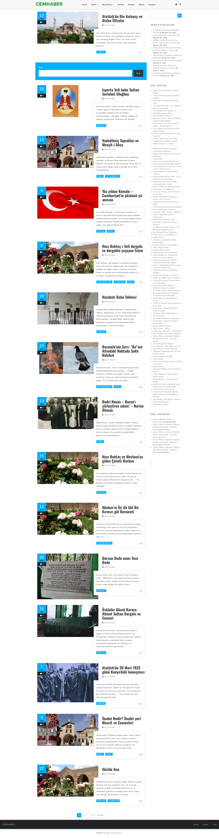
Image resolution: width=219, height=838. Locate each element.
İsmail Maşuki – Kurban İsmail (165, 252)
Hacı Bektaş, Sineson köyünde (165, 349)
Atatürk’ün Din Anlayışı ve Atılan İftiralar (122, 18)
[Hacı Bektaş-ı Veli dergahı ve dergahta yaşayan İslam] (67, 258)
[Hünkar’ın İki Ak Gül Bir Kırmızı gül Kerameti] (67, 519)
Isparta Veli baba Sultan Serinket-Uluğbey (120, 92)
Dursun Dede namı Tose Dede (120, 560)
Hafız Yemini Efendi (161, 247)
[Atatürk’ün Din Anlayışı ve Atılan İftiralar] (67, 28)
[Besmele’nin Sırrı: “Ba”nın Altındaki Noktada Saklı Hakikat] (67, 358)
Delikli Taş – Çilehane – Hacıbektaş (167, 331)
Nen (163, 437)
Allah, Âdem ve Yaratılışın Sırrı (165, 235)
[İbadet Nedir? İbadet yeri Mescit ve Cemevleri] (67, 730)
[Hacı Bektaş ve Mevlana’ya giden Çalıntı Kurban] (67, 468)
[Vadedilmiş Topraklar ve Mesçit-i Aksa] (67, 152)
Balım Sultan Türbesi (161, 328)
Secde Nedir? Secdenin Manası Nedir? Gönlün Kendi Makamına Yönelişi (166, 394)
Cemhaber (111, 25)
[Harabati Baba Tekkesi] (67, 308)
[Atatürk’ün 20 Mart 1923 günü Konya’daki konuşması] (67, 682)
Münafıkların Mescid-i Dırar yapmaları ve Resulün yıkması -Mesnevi (165, 222)
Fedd (215, 824)
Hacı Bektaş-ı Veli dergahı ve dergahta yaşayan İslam (122, 248)
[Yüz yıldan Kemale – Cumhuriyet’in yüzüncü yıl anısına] (67, 203)
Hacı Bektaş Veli (104, 282)
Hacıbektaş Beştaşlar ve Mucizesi (166, 318)
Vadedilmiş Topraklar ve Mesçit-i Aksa (120, 142)
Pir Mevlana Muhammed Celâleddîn (167, 207)
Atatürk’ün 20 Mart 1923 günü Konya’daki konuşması (123, 670)
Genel (84, 5)
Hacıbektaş (107, 5)
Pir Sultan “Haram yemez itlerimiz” (166, 290)
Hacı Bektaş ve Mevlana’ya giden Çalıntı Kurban (122, 459)
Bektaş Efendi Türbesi (162, 326)
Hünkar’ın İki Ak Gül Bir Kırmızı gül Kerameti (120, 509)
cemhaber (116, 833)
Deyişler (152, 5)
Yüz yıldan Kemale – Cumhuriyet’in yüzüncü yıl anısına (122, 195)
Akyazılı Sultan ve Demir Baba (165, 245)
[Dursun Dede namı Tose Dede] (67, 576)
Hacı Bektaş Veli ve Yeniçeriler (165, 232)
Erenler (121, 5)
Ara (41, 67)
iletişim (205, 824)
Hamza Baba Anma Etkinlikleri (165, 35)
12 (93, 815)
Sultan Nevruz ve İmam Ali (163, 389)
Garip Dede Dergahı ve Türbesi (165, 275)
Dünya (141, 5)
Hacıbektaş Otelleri (160, 404)
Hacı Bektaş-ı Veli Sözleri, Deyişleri (167, 333)
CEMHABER (8, 824)
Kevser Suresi (158, 237)
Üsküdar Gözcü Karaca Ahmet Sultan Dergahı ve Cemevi (122, 614)
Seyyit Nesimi (158, 366)
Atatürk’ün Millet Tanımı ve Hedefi (166, 278)
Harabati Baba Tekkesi (119, 297)
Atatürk (131, 5)
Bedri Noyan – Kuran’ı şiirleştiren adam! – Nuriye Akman (123, 406)
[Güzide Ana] (67, 781)
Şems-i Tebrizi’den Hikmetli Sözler (166, 187)
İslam (93, 5)
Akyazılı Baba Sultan (161, 250)
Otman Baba (158, 359)
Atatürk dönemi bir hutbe (163, 356)
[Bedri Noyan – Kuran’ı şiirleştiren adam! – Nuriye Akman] (67, 413)
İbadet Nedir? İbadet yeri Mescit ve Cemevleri (121, 720)
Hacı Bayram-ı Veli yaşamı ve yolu (166, 346)
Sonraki (100, 815)
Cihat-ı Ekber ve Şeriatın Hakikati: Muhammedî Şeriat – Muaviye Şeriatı (166, 338)
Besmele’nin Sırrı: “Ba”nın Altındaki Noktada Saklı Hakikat (122, 351)
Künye (196, 824)
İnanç (100, 176)
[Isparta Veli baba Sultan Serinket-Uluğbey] (67, 101)
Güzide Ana (110, 769)
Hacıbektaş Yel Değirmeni (163, 189)
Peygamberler (112, 176)
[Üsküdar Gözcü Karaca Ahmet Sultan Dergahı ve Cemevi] (67, 621)
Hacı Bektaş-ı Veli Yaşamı (163, 344)
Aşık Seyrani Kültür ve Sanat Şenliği (167, 60)
